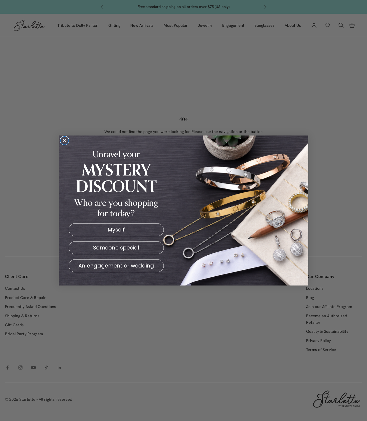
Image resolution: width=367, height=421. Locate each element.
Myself (116, 229)
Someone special (116, 247)
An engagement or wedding (116, 265)
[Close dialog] (64, 140)
